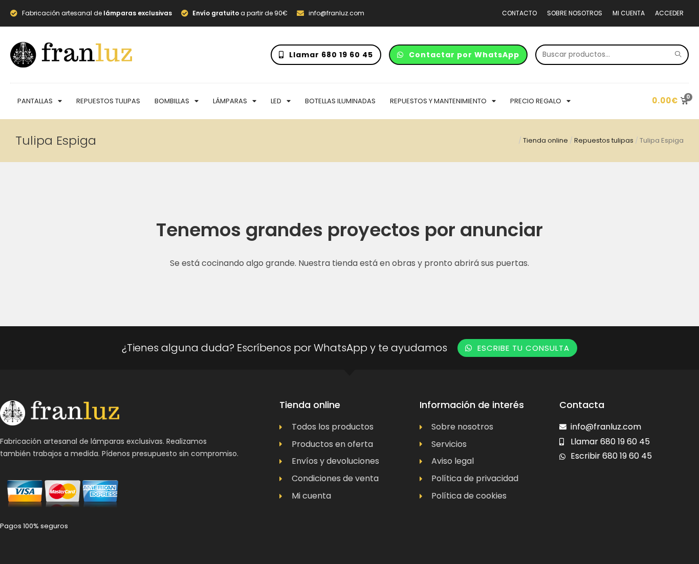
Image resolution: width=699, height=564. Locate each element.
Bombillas (172, 101)
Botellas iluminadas (340, 101)
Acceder (669, 13)
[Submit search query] (678, 54)
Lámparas (230, 101)
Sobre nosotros (574, 13)
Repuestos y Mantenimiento (438, 101)
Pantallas (35, 101)
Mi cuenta (629, 13)
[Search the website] (612, 54)
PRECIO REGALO (535, 101)
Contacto (519, 13)
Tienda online (545, 140)
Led (276, 101)
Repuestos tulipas (108, 101)
